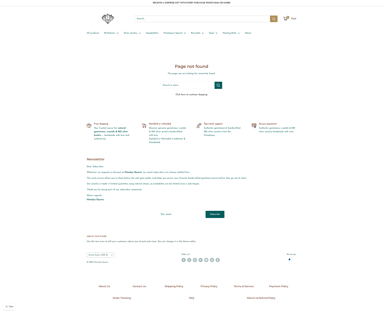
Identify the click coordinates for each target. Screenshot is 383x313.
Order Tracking (122, 298)
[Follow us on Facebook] (183, 260)
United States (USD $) (98, 255)
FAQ (191, 298)
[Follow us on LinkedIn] (212, 260)
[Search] (274, 19)
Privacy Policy (209, 286)
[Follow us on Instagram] (195, 260)
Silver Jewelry (130, 33)
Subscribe (215, 214)
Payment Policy (278, 286)
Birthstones (109, 33)
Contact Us (139, 286)
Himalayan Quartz (173, 33)
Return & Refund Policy (261, 298)
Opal (211, 33)
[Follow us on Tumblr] (218, 260)
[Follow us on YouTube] (206, 260)
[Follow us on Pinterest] (201, 260)
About (248, 33)
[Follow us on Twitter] (189, 260)
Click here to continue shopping (191, 95)
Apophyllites (152, 33)
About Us (104, 286)
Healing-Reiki (229, 33)
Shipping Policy (174, 286)
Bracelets (195, 33)
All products (93, 33)
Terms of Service (244, 286)
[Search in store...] (218, 85)
